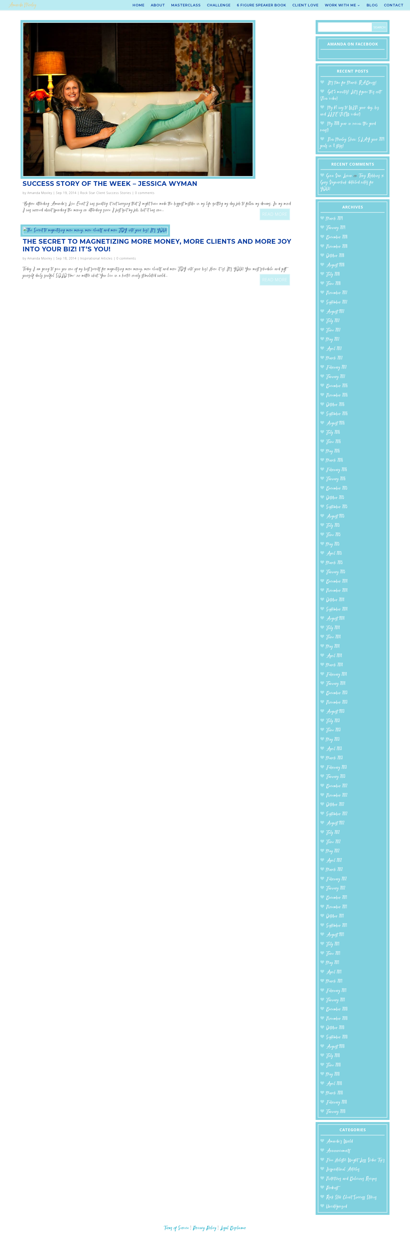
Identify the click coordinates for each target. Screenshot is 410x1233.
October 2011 (335, 916)
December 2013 (336, 693)
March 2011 (334, 981)
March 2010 (334, 1093)
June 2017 (333, 330)
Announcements (338, 1150)
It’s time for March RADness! (352, 82)
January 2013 (335, 776)
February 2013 (336, 767)
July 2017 (333, 321)
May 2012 (333, 851)
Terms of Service (176, 1228)
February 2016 (336, 470)
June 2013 (333, 730)
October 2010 (335, 1028)
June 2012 (333, 842)
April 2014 (334, 656)
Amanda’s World (339, 1141)
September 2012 (336, 814)
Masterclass (186, 5)
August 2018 (335, 265)
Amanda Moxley (39, 193)
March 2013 (334, 758)
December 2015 (336, 488)
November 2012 (336, 795)
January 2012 (335, 888)
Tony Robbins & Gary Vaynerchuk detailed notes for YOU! (352, 182)
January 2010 (336, 1111)
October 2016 (335, 404)
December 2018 (336, 237)
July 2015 (333, 525)
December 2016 (337, 386)
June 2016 (333, 442)
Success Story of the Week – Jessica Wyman (110, 184)
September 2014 (337, 609)
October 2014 (335, 600)
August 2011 (335, 935)
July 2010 (333, 1056)
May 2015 (333, 544)
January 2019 (335, 228)
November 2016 (337, 395)
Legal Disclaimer (233, 1228)
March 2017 (334, 358)
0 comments (145, 193)
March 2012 (334, 869)
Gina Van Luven (339, 175)
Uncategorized (336, 1206)
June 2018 (333, 283)
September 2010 (337, 1037)
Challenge (219, 5)
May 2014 (333, 646)
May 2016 (333, 451)
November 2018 (336, 246)
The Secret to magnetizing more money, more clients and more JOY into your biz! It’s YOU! (157, 245)
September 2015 (336, 507)
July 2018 (333, 274)
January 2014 (336, 683)
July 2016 (333, 432)
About (158, 5)
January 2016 (336, 479)
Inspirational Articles (96, 258)
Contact (394, 5)
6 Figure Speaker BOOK (261, 5)
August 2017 (335, 311)
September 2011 (336, 925)
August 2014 (335, 618)
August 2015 (335, 516)
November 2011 (336, 907)
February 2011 (336, 990)
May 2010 (333, 1074)
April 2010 (334, 1083)
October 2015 (335, 498)
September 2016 (337, 414)
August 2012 (335, 823)
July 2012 (333, 832)
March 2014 (334, 665)
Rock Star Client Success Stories (105, 193)
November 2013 (336, 702)
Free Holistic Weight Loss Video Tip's (355, 1160)
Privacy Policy (204, 1228)
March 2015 (334, 563)
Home (139, 5)
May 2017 (333, 339)
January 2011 (335, 1000)
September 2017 (336, 302)
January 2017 (335, 377)
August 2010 (335, 1046)
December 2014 (337, 581)
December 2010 (337, 1009)
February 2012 (336, 879)
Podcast (332, 1188)
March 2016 (334, 460)
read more (274, 214)
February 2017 (336, 367)
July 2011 (333, 944)
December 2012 (336, 786)
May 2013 (333, 739)
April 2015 (334, 553)
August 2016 (335, 423)
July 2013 (333, 721)
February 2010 (336, 1102)
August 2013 (335, 711)
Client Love (305, 5)
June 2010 (333, 1065)
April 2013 (334, 749)
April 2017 (334, 349)
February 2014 (336, 674)
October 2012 (335, 804)
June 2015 (333, 535)
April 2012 (334, 860)
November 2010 (337, 1018)
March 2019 (334, 218)
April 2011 (334, 972)
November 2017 (336, 293)
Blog (372, 5)
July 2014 (333, 628)
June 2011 (333, 953)
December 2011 (336, 897)
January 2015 (335, 572)
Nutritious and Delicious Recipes (351, 1178)
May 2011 (332, 962)
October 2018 (335, 256)
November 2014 (337, 590)
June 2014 (333, 637)
